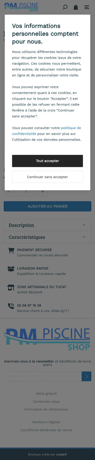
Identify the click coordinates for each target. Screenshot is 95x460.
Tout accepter (47, 161)
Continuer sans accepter (47, 177)
